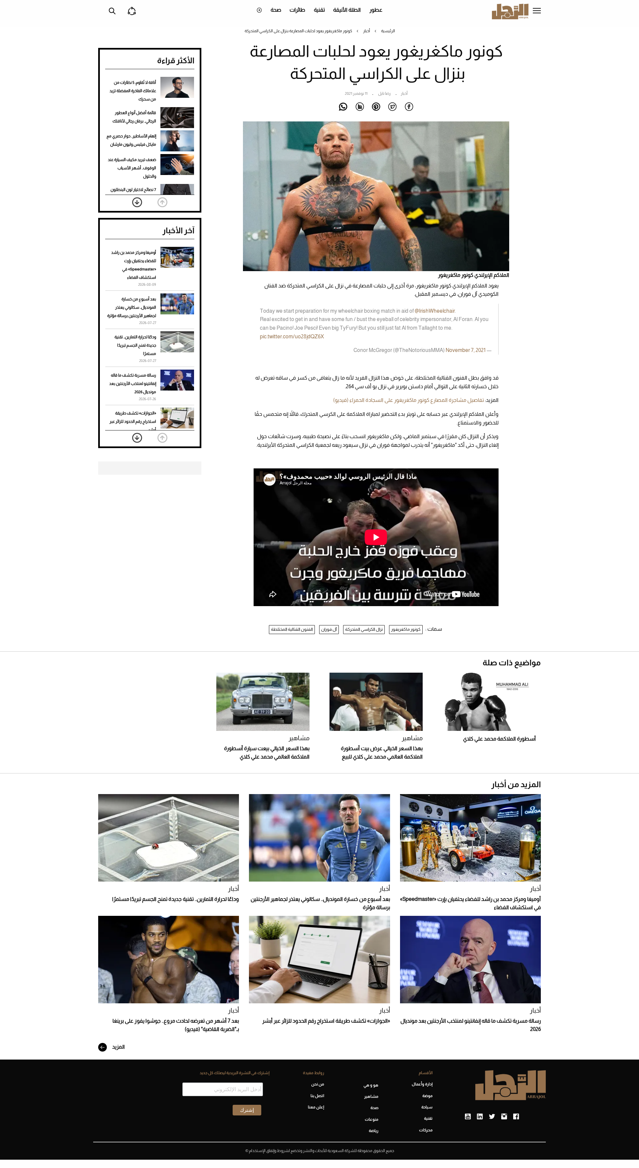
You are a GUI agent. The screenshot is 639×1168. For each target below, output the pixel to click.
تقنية (319, 10)
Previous (162, 202)
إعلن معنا (316, 1107)
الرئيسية (388, 31)
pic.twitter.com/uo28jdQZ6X (292, 336)
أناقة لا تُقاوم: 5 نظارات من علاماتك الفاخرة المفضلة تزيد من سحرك (132, 90)
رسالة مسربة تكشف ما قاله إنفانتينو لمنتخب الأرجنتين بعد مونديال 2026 (132, 383)
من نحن (317, 1084)
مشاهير (412, 738)
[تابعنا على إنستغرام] (504, 1117)
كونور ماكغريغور (406, 629)
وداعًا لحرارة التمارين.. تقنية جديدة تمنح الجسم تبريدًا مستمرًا (135, 345)
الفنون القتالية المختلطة (292, 629)
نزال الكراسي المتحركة (364, 629)
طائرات (297, 10)
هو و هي (370, 1085)
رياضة (373, 1130)
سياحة (427, 1107)
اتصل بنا (317, 1095)
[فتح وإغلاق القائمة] (537, 11)
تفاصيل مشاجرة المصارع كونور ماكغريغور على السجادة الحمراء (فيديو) (408, 400)
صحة (276, 10)
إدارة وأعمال (422, 1084)
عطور (375, 10)
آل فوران (329, 629)
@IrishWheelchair (435, 311)
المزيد (118, 1047)
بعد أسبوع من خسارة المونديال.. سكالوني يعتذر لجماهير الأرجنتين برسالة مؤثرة (131, 307)
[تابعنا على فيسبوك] (516, 1117)
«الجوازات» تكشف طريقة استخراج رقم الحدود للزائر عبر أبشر (132, 421)
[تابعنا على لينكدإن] (480, 1117)
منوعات (371, 1119)
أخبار (366, 31)
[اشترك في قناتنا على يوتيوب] (468, 1117)
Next (137, 202)
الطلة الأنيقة (347, 10)
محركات (426, 1130)
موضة (427, 1095)
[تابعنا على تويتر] (492, 1117)
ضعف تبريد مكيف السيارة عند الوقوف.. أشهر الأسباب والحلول (132, 168)
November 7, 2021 (466, 350)
